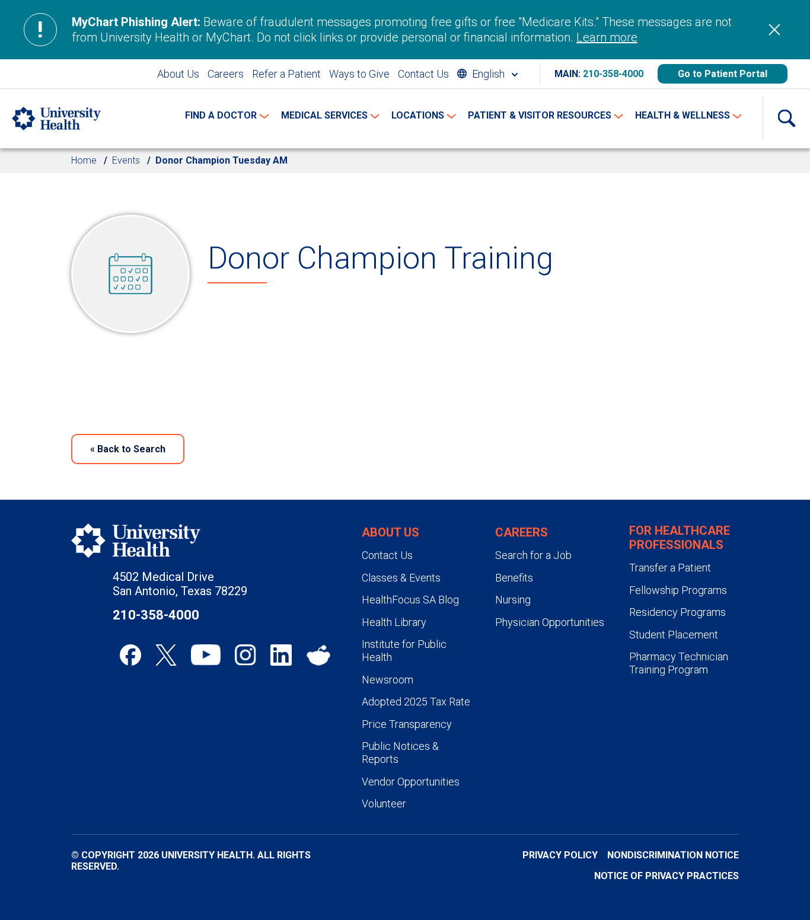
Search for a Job (533, 555)
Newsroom (387, 679)
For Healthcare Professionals (679, 537)
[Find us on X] (166, 655)
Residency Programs (677, 612)
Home (84, 160)
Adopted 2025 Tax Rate (416, 701)
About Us (178, 74)
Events (126, 160)
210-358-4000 (613, 73)
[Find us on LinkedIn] (281, 655)
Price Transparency (407, 724)
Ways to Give (359, 74)
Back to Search (127, 449)
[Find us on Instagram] (245, 655)
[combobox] (487, 74)
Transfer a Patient (670, 567)
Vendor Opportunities (411, 781)
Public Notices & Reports (400, 752)
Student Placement (673, 634)
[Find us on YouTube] (206, 655)
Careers (226, 74)
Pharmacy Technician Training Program (678, 663)
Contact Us (423, 74)
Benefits (514, 577)
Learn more (606, 37)
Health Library (394, 622)
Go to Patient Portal (722, 73)
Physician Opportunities (549, 622)
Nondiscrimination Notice (673, 855)
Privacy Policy (560, 855)
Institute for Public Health (404, 650)
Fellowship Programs (678, 590)
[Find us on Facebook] (130, 655)
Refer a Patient (286, 74)
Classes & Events (401, 577)
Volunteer (384, 803)
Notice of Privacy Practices (666, 875)
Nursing (513, 599)
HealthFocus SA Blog (410, 599)
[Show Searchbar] (786, 118)
